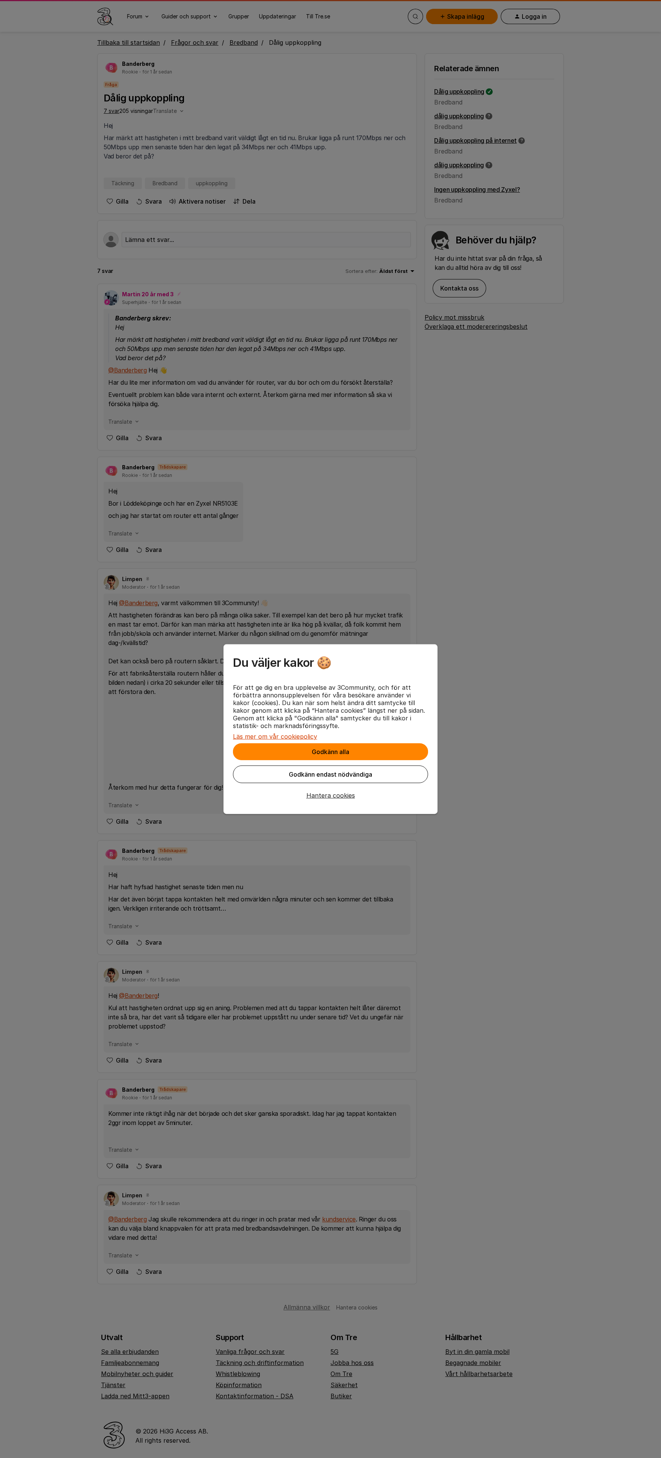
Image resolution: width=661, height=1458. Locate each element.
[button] (330, 795)
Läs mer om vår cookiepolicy (275, 736)
